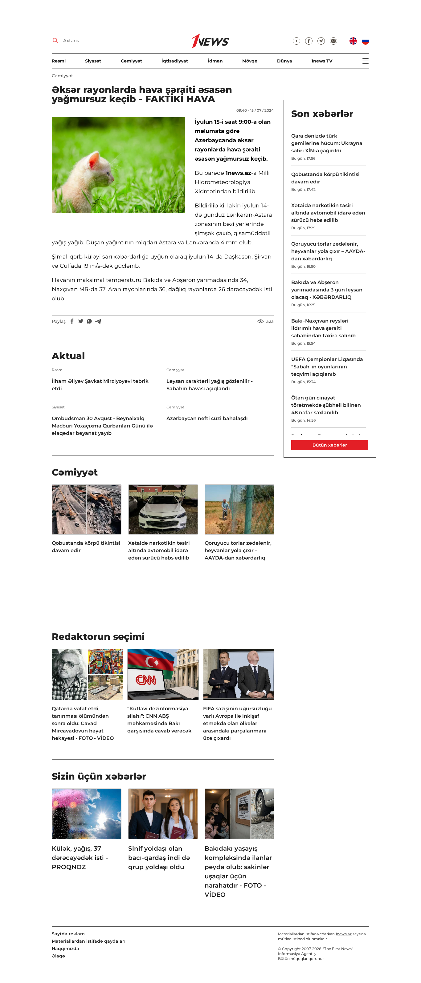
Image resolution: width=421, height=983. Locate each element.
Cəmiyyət (131, 61)
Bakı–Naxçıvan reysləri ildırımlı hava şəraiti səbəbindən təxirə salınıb (323, 328)
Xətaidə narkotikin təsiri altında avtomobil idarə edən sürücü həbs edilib (159, 550)
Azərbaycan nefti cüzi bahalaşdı (207, 418)
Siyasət (93, 61)
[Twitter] (81, 321)
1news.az (344, 934)
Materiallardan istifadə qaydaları (88, 941)
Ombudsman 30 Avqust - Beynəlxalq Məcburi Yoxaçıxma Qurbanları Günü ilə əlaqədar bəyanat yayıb (102, 425)
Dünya (284, 61)
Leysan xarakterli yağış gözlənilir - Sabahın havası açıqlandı (209, 384)
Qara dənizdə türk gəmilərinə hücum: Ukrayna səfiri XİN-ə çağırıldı (326, 143)
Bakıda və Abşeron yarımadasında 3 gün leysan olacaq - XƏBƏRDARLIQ (326, 289)
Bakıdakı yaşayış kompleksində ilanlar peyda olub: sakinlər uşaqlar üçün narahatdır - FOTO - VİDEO (238, 871)
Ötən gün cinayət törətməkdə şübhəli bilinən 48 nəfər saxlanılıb (326, 405)
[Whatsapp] (89, 321)
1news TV (322, 61)
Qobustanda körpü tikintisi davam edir (86, 546)
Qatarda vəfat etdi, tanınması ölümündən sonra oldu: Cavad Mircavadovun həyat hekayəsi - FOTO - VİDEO (83, 723)
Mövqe (249, 61)
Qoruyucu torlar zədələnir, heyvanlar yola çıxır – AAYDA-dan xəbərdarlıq (238, 550)
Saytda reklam (68, 934)
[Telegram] (98, 321)
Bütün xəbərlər (330, 445)
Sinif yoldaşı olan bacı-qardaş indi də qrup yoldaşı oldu (159, 858)
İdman (215, 61)
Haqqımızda (65, 948)
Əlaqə (58, 956)
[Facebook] (72, 321)
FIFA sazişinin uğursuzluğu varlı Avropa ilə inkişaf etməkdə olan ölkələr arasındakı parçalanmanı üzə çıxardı (237, 723)
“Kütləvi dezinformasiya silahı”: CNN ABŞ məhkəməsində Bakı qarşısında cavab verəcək (159, 720)
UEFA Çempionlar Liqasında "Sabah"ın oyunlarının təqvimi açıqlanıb (327, 366)
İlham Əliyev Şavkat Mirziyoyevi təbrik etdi (100, 384)
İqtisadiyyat (174, 61)
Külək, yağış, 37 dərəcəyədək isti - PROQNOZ (80, 858)
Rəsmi (59, 61)
